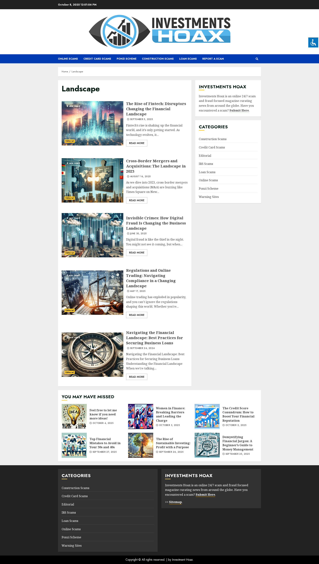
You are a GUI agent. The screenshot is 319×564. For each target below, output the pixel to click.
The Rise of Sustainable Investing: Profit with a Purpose (140, 445)
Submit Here (239, 110)
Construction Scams (158, 59)
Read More (136, 143)
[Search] (257, 58)
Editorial (70, 141)
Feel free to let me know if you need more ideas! (74, 416)
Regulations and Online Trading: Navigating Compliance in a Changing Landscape (92, 292)
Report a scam (213, 59)
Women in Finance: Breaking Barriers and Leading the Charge (140, 416)
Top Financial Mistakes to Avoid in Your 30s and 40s (74, 445)
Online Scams (68, 59)
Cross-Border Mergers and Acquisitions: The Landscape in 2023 (92, 180)
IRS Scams (206, 164)
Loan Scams (188, 59)
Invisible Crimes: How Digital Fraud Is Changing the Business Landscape (92, 235)
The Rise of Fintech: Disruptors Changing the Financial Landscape (92, 123)
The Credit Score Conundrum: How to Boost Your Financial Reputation (207, 416)
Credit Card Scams (97, 59)
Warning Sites (209, 197)
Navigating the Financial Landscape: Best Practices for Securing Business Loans (92, 354)
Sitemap (175, 502)
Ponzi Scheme (126, 59)
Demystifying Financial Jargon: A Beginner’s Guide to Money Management (207, 445)
